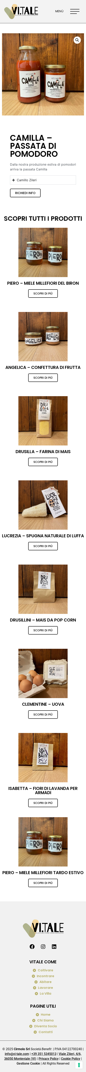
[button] (77, 40)
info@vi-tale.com (17, 1054)
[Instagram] (43, 947)
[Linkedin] (54, 947)
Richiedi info (25, 193)
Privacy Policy (49, 1059)
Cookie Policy (70, 1059)
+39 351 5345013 (43, 1054)
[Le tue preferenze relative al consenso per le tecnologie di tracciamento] (79, 1065)
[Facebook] (32, 947)
